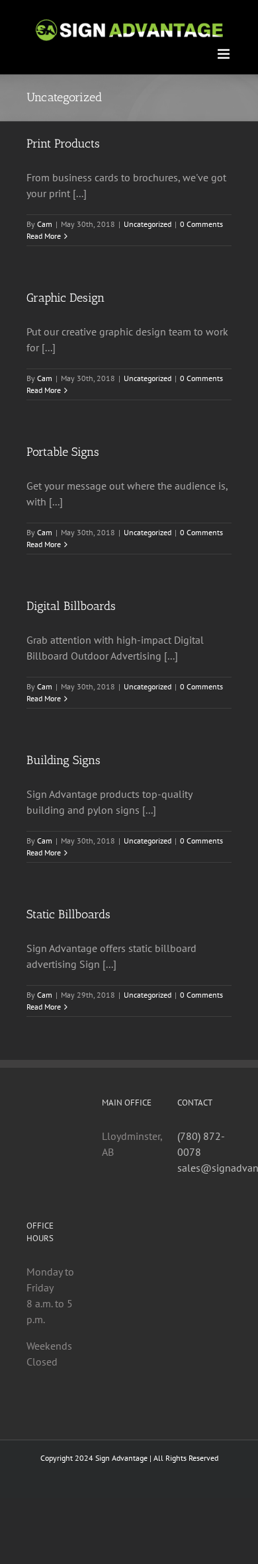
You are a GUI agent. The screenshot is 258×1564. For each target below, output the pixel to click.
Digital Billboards (71, 606)
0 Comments (201, 224)
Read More (43, 236)
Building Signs (63, 760)
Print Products (63, 143)
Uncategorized (147, 224)
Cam (44, 224)
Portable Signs (62, 452)
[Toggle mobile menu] (225, 54)
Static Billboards (68, 914)
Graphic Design (65, 297)
